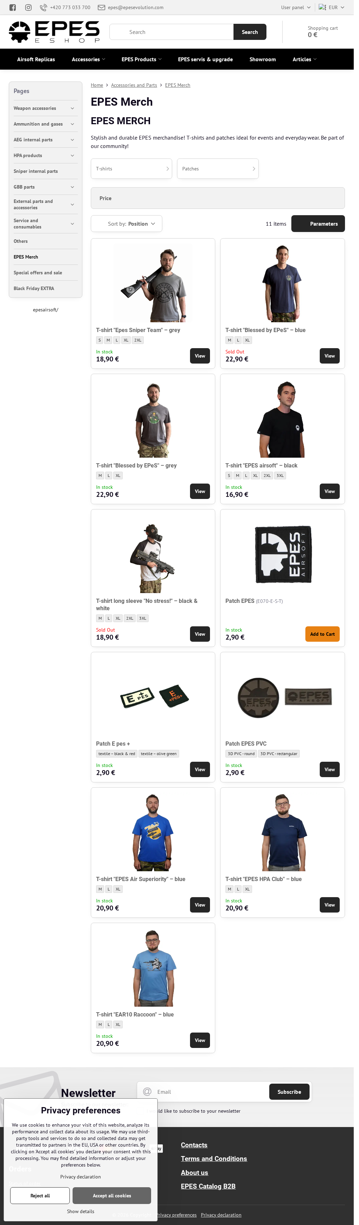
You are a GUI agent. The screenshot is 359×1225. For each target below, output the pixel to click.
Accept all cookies (112, 1195)
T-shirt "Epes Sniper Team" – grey (138, 330)
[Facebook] (14, 7)
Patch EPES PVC (245, 743)
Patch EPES (240, 601)
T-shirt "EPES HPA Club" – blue (263, 879)
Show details (80, 1211)
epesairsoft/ (45, 310)
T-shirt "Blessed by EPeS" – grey (136, 465)
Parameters (323, 223)
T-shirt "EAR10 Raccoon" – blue (135, 1014)
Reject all (40, 1195)
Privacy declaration (221, 1215)
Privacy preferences (176, 1215)
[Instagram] (28, 7)
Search (250, 31)
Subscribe (289, 1091)
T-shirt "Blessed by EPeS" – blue (265, 330)
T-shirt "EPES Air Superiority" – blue (140, 879)
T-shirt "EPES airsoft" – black (261, 465)
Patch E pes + (113, 743)
